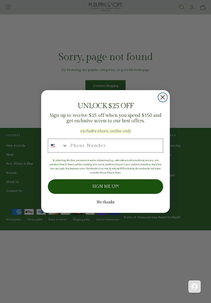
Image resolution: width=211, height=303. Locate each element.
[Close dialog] (162, 97)
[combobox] (58, 145)
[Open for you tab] (194, 286)
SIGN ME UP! (105, 186)
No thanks (106, 202)
